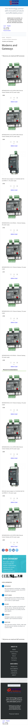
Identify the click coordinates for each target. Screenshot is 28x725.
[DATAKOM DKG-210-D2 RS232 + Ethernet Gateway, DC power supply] (14, 339)
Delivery (14, 654)
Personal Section (7, 30)
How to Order (14, 651)
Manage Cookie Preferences (14, 685)
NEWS (14, 649)
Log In (4, 25)
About (14, 656)
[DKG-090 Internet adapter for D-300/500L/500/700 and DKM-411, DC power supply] (14, 163)
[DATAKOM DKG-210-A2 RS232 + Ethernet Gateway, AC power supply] (14, 207)
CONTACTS (14, 673)
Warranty (14, 658)
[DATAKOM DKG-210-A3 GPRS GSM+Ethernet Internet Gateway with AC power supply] (14, 119)
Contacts (14, 660)
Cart (4, 27)
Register (9, 25)
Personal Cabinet (14, 714)
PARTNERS (14, 671)
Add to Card (14, 102)
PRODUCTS (14, 667)
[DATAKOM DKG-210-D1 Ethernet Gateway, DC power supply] (14, 295)
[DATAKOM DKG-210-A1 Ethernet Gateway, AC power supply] (14, 251)
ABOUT (14, 675)
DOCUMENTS (14, 669)
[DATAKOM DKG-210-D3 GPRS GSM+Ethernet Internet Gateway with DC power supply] (14, 74)
